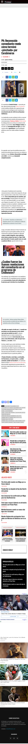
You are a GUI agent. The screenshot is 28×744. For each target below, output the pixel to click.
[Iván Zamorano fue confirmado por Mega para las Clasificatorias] (5, 451)
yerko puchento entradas (7, 422)
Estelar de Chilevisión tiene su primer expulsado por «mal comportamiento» (20, 540)
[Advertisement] (14, 22)
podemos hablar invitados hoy (8, 420)
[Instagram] (14, 738)
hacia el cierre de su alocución (17, 362)
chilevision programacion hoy (8, 409)
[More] (19, 72)
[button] (2, 2)
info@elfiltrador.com (10, 728)
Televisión (13, 444)
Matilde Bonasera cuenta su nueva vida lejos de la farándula (18, 468)
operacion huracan (6, 414)
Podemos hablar (5, 417)
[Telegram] (12, 68)
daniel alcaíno (18, 409)
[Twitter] (5, 68)
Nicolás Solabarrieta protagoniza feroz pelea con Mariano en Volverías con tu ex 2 (13, 518)
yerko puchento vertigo (19, 422)
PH (20, 415)
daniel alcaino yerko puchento (8, 412)
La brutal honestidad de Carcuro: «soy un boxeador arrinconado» (7, 540)
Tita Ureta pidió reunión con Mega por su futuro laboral (18, 432)
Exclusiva (13, 435)
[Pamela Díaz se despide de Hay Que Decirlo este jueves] (5, 442)
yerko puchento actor (20, 420)
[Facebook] (2, 68)
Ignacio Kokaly (8, 59)
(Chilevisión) (18, 121)
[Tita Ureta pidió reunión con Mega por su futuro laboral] (5, 433)
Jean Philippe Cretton (20, 412)
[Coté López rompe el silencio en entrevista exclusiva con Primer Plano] (5, 460)
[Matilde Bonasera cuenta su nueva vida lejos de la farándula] (5, 469)
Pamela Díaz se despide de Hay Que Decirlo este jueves (18, 441)
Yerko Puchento (20, 106)
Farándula (13, 463)
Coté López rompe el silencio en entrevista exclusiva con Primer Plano (18, 459)
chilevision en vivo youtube (19, 407)
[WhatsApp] (9, 68)
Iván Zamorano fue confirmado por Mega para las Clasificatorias (18, 450)
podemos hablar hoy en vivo (15, 417)
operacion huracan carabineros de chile (10, 415)
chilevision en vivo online (7, 407)
